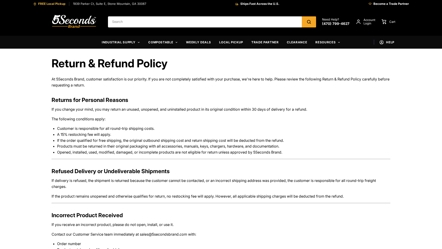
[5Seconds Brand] (74, 22)
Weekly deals (198, 42)
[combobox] (205, 21)
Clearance (297, 42)
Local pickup (231, 42)
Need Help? (335, 22)
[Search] (309, 21)
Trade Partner (265, 42)
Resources (325, 42)
